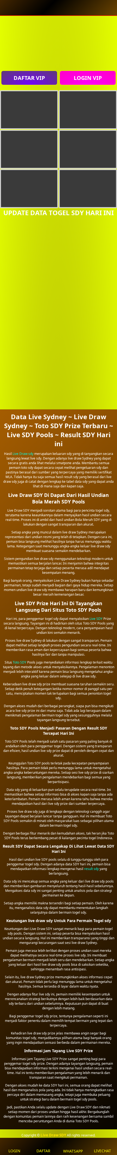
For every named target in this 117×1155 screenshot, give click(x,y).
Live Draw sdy (23, 453)
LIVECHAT (102, 1150)
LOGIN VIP (88, 78)
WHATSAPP (73, 1151)
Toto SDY (19, 662)
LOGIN (14, 1150)
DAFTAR (43, 1150)
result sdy (91, 868)
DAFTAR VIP (29, 78)
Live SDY (96, 618)
